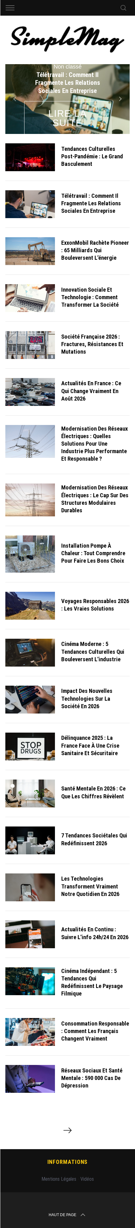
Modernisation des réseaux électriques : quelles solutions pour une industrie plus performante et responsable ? (94, 444)
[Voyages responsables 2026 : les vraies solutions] (30, 606)
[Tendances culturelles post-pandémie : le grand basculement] (30, 157)
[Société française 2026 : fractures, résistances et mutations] (30, 345)
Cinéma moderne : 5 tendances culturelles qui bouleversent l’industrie (92, 652)
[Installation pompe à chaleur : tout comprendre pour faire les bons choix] (30, 554)
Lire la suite (67, 118)
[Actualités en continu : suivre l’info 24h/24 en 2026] (30, 934)
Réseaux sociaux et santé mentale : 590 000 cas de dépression (91, 1078)
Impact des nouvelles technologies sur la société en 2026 (86, 698)
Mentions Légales (58, 1179)
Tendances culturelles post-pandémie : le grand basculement (92, 156)
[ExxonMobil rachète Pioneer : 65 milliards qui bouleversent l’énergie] (30, 251)
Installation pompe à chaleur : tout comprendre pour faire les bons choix (93, 553)
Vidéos (87, 1179)
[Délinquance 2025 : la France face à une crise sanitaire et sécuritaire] (30, 746)
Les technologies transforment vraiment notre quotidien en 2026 (90, 886)
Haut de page (62, 1215)
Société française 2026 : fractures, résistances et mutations (92, 344)
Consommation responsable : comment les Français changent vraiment (95, 1031)
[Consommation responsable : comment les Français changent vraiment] (30, 1032)
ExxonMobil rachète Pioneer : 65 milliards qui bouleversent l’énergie (95, 250)
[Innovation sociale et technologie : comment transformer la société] (30, 298)
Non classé (68, 67)
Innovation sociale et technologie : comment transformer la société (90, 297)
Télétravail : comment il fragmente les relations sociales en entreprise (91, 203)
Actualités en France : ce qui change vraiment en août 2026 (91, 391)
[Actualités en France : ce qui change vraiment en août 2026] (30, 392)
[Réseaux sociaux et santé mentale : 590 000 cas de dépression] (30, 1079)
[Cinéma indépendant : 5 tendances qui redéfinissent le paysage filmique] (30, 981)
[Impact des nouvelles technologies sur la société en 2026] (30, 700)
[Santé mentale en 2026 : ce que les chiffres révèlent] (30, 793)
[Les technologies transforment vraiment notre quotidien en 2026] (30, 887)
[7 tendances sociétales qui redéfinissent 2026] (30, 840)
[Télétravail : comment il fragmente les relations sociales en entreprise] (30, 204)
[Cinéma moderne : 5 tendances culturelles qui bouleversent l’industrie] (30, 653)
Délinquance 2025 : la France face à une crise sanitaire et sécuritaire (90, 745)
